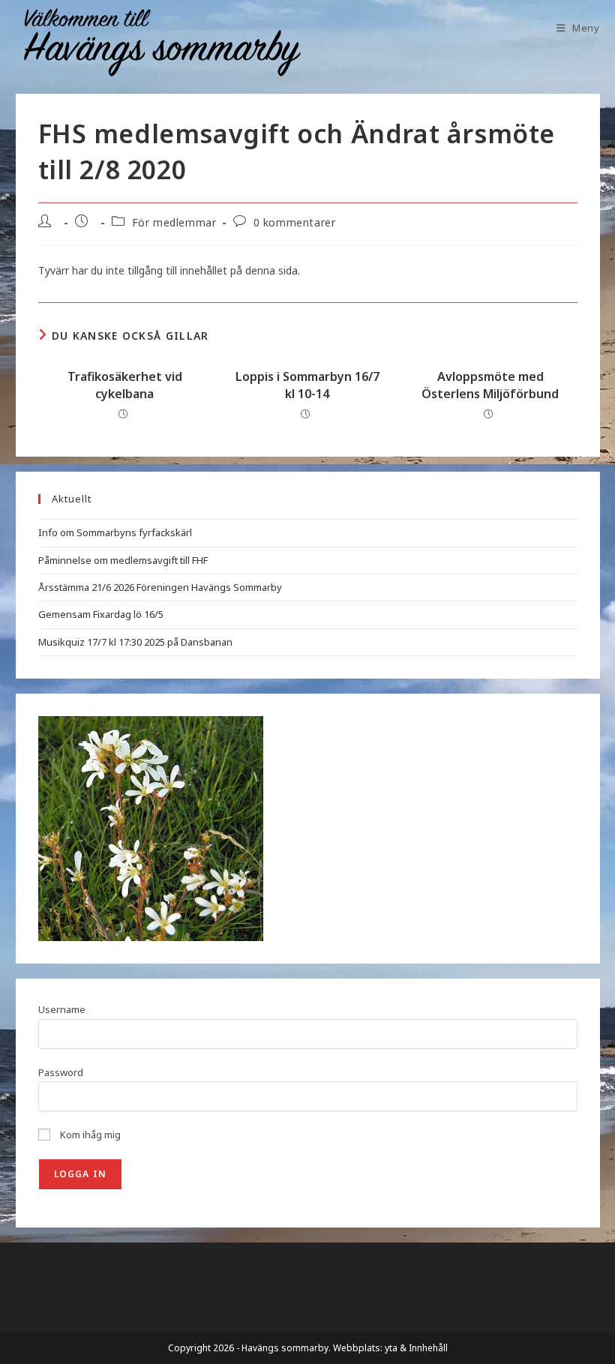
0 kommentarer (295, 222)
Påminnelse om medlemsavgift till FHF (123, 560)
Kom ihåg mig (89, 1134)
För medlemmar (174, 222)
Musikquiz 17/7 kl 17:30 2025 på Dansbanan (135, 642)
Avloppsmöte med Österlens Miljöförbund (490, 384)
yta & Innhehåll (416, 1348)
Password (60, 1072)
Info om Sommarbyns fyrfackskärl (115, 532)
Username (62, 1009)
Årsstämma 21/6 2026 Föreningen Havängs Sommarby (160, 587)
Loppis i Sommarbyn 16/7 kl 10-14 (308, 384)
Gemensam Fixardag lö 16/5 (101, 614)
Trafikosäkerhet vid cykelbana (125, 384)
